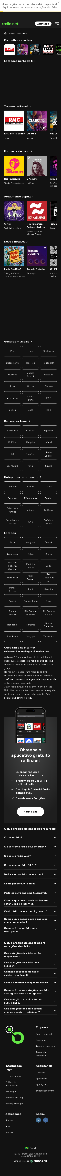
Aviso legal (10, 1091)
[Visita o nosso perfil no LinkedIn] (38, 1120)
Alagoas (30, 542)
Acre (12, 542)
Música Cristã (30, 375)
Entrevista (12, 466)
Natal (31, 466)
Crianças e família (12, 510)
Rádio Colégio (49, 454)
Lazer (49, 486)
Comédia (30, 454)
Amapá (48, 542)
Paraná (12, 601)
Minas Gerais (12, 589)
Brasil (32, 1148)
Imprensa (41, 1040)
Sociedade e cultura (12, 522)
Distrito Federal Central (12, 566)
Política (12, 442)
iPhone (9, 1120)
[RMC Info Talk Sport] (9, 49)
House (30, 386)
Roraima (30, 625)
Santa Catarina (48, 625)
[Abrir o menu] (57, 24)
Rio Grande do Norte (30, 613)
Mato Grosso (30, 578)
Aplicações (41, 1079)
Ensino (48, 498)
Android (9, 1132)
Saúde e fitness (48, 522)
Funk (12, 386)
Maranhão (12, 578)
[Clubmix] (22, 49)
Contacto (40, 1072)
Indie (48, 410)
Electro (48, 386)
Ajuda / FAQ (42, 1085)
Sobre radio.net (44, 1034)
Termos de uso (13, 1076)
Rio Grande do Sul (49, 613)
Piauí (48, 601)
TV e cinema (30, 498)
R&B (48, 398)
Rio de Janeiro (12, 613)
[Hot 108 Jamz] (48, 49)
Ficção (30, 486)
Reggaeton (48, 363)
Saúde (48, 466)
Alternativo (12, 398)
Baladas (48, 375)
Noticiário (12, 431)
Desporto (12, 498)
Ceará (48, 554)
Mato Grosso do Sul (48, 577)
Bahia (30, 554)
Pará (30, 589)
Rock (30, 351)
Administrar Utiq (14, 1098)
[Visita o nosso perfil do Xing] (45, 1120)
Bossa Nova (12, 363)
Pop (12, 351)
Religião (30, 442)
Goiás (49, 566)
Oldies (12, 410)
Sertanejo (48, 351)
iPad (7, 1126)
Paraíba (48, 589)
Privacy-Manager (14, 1104)
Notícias (48, 510)
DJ (12, 454)
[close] (59, 2)
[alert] (30, 6)
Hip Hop (30, 363)
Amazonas (12, 554)
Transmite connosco (41, 1054)
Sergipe (30, 636)
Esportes (49, 431)
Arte (30, 522)
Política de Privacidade (11, 1084)
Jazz (30, 410)
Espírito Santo (30, 566)
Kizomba (12, 375)
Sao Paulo (12, 636)
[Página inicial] (5, 33)
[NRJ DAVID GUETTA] (35, 49)
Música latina (30, 398)
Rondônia (12, 625)
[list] (30, 49)
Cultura (30, 431)
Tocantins (48, 636)
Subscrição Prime (45, 1091)
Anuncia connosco (45, 1046)
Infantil (49, 442)
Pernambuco (31, 601)
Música (30, 510)
